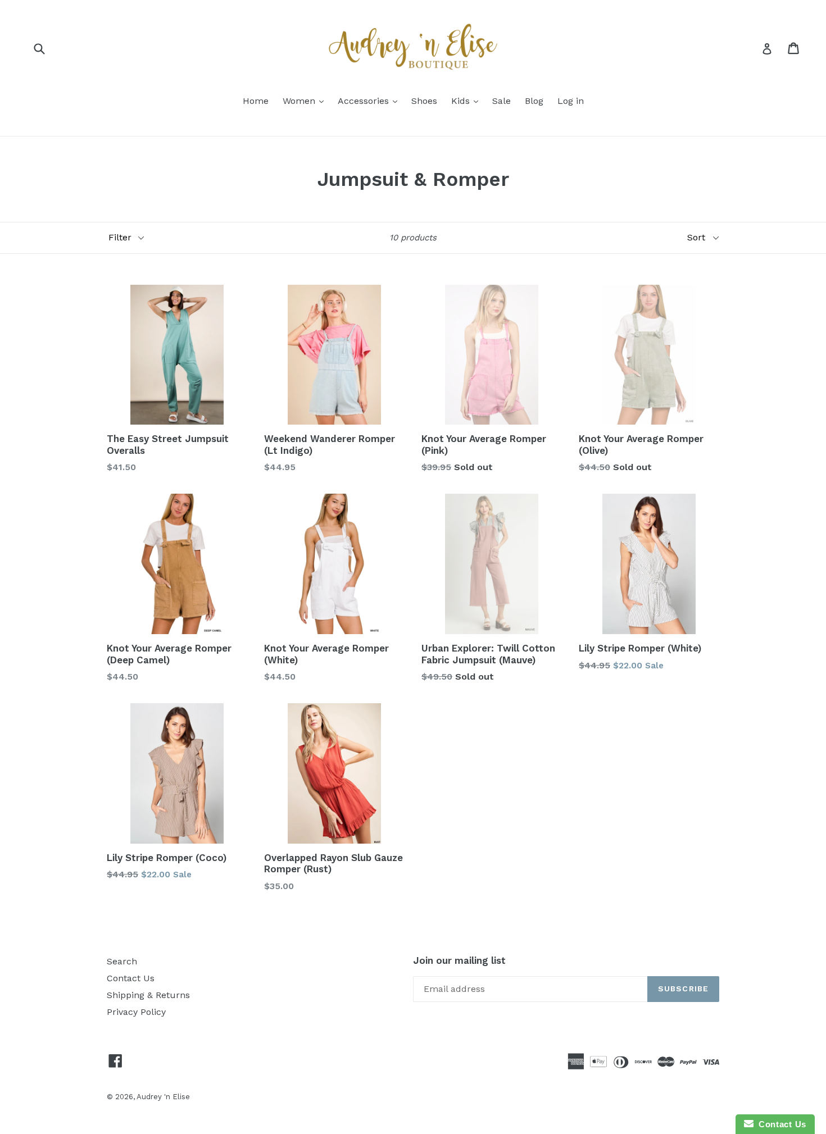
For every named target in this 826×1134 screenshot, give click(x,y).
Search (122, 961)
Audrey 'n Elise (163, 1096)
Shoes (424, 100)
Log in (570, 100)
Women (300, 100)
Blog (534, 100)
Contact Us (131, 978)
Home (256, 100)
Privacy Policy (136, 1012)
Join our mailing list (459, 960)
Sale (501, 100)
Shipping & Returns (148, 995)
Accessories (365, 100)
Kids (462, 100)
